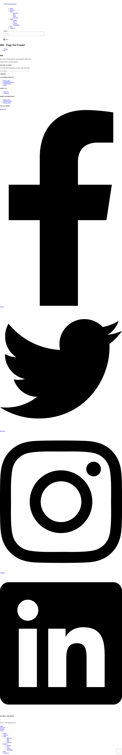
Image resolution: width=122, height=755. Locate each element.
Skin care (15, 13)
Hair (14, 14)
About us (12, 10)
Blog (11, 26)
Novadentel (16, 25)
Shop (11, 11)
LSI (14, 22)
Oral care (15, 17)
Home (11, 8)
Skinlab (15, 20)
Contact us (12, 28)
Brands (12, 19)
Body (14, 16)
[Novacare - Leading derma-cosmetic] (10, 4)
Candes (15, 23)
